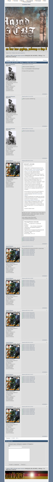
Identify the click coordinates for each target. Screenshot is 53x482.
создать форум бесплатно (43, 471)
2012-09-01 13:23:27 (29, 374)
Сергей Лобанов (9, 160)
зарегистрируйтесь (21, 53)
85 (16, 60)
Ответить (45, 60)
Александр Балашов (10, 64)
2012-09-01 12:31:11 (29, 160)
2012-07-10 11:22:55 (29, 96)
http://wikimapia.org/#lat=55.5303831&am (32, 200)
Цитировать (44, 94)
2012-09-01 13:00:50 (29, 310)
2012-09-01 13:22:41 (29, 342)
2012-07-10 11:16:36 (29, 64)
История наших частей (19, 55)
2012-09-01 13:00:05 (29, 278)
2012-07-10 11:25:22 (29, 128)
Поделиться (24, 64)
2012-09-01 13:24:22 (29, 406)
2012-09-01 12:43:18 (29, 246)
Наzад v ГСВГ (10, 55)
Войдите (14, 53)
